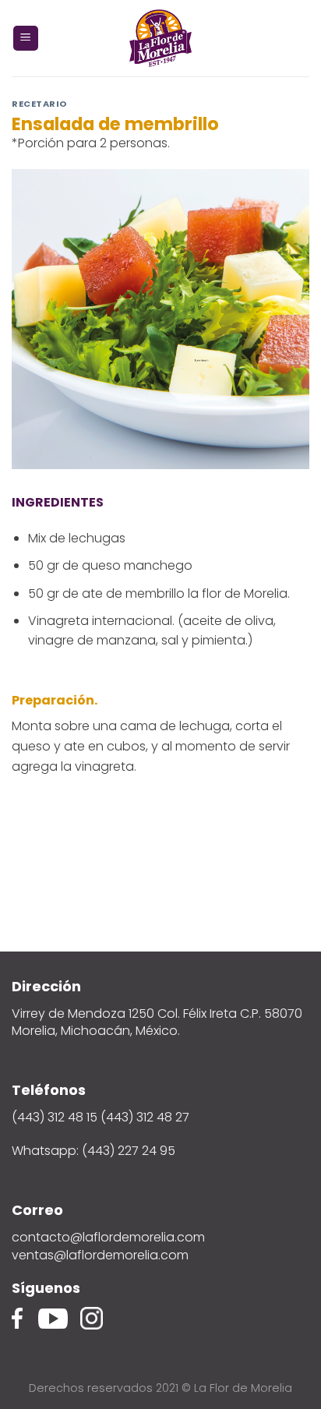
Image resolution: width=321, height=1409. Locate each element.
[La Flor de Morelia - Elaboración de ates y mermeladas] (160, 38)
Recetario (40, 103)
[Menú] (26, 38)
